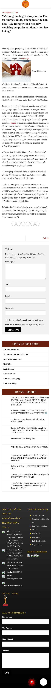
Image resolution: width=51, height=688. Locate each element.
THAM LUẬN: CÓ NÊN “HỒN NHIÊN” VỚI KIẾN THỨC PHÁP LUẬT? (30, 476)
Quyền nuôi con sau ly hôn (23, 438)
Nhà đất (7, 364)
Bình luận (10, 262)
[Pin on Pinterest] (32, 224)
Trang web (9, 308)
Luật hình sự (9, 374)
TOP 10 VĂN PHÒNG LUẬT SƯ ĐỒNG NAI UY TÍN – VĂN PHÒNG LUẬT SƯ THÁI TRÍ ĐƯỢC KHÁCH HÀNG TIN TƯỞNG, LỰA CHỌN (30, 401)
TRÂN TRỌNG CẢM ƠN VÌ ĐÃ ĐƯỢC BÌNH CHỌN (28, 420)
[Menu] (4, 4)
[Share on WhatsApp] (14, 224)
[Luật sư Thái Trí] (25, 4)
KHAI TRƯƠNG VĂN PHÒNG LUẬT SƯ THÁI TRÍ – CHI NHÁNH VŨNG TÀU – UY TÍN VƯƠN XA (30, 430)
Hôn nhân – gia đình (12, 359)
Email (8, 296)
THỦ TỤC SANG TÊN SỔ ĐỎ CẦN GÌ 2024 (29, 447)
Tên (7, 284)
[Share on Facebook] (18, 224)
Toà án (13, 123)
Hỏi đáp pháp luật (10, 12)
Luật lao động (9, 383)
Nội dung (5, 650)
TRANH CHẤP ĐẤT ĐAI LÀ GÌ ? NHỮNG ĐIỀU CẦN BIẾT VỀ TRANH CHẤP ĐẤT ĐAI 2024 (29, 458)
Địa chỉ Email (7, 639)
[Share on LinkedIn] (37, 224)
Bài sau (46, 238)
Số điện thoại (7, 628)
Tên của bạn (7, 617)
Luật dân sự (8, 369)
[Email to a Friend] (28, 224)
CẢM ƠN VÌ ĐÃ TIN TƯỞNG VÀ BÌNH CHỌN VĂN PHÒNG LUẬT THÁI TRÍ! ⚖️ (29, 412)
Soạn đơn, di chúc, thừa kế (15, 354)
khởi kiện (25, 58)
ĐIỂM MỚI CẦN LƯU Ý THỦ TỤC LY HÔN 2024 (30, 467)
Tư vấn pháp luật (11, 350)
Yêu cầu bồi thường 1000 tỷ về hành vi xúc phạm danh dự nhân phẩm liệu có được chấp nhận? (28, 485)
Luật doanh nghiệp (11, 379)
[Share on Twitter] (23, 224)
